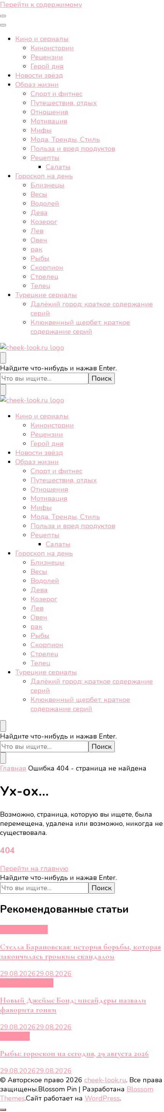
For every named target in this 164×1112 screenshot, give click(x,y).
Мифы (41, 130)
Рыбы (40, 258)
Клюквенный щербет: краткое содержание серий (80, 327)
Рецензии (47, 57)
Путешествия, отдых (64, 102)
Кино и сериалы (42, 38)
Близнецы (47, 185)
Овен (39, 240)
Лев (37, 231)
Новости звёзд (39, 75)
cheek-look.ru (105, 1080)
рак (36, 249)
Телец (40, 285)
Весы (39, 194)
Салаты (58, 166)
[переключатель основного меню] (3, 16)
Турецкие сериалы (46, 295)
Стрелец (44, 276)
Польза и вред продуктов (73, 148)
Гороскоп (15, 1036)
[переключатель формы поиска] (3, 358)
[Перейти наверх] (3, 1110)
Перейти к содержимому (41, 4)
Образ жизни (37, 84)
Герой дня (47, 66)
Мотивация (49, 121)
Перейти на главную (34, 868)
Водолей (45, 203)
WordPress (102, 1098)
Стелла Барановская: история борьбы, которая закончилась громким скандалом (80, 951)
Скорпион (47, 267)
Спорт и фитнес (56, 93)
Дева (39, 212)
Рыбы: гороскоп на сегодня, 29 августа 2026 (74, 1053)
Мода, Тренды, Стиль (65, 139)
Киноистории (52, 48)
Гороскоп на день (44, 176)
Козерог (44, 221)
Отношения (49, 112)
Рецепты (45, 157)
